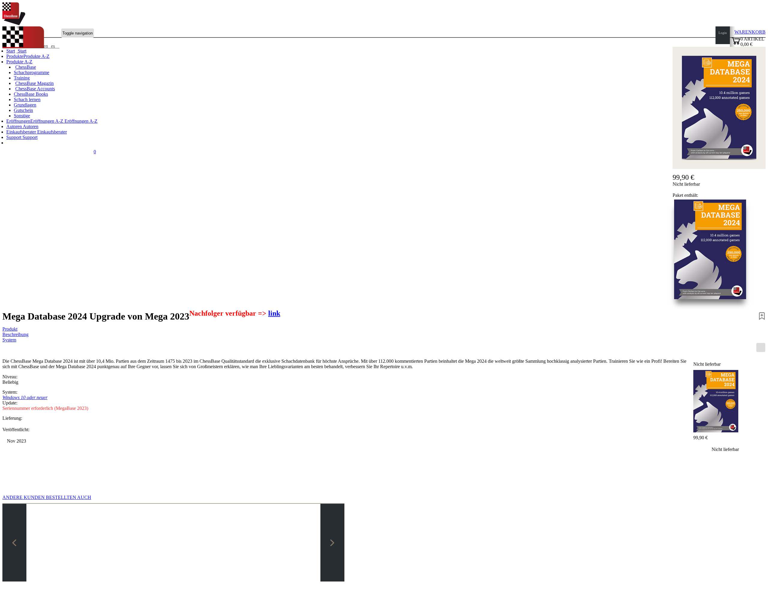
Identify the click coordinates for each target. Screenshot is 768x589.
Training (22, 77)
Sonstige (22, 115)
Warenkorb (750, 32)
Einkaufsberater (21, 131)
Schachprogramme (31, 72)
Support (14, 137)
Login (722, 33)
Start (21, 50)
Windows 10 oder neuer (24, 397)
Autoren (14, 126)
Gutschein (23, 110)
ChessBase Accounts (35, 88)
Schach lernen (27, 99)
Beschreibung (15, 334)
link (274, 313)
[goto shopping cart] (735, 43)
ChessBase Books (31, 94)
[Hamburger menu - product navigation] (761, 347)
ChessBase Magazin (34, 83)
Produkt (9, 329)
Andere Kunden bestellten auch (46, 497)
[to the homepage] (13, 23)
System (9, 339)
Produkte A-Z (19, 61)
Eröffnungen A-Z (80, 121)
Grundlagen (25, 104)
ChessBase (25, 67)
